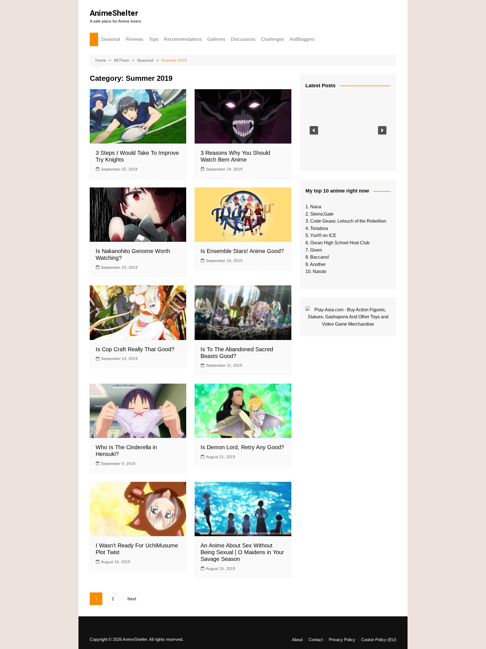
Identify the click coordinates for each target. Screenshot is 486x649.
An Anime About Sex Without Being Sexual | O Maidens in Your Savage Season (242, 552)
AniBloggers (302, 39)
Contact (316, 639)
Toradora (319, 228)
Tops (153, 39)
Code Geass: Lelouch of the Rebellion (348, 221)
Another (318, 264)
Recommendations (183, 39)
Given (316, 250)
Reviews (134, 39)
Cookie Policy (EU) (378, 639)
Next (131, 598)
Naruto (319, 271)
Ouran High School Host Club (340, 242)
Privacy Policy (342, 639)
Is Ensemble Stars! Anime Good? (242, 251)
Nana (315, 206)
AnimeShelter (114, 13)
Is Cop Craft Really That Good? (135, 349)
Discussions (243, 39)
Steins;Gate (322, 214)
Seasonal (110, 39)
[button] (314, 130)
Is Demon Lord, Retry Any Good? (242, 447)
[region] (348, 130)
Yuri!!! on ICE (323, 235)
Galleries (216, 39)
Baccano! (319, 257)
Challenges (272, 39)
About (297, 639)
